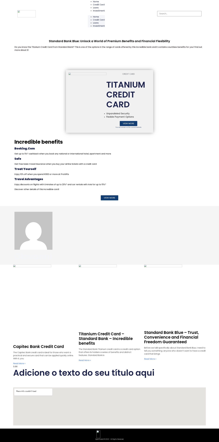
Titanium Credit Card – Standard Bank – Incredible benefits (106, 338)
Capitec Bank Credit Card (38, 346)
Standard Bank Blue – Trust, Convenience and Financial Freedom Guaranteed (171, 337)
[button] (96, 13)
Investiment (99, 10)
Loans (96, 7)
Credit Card (99, 4)
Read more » (19, 363)
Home (96, 16)
